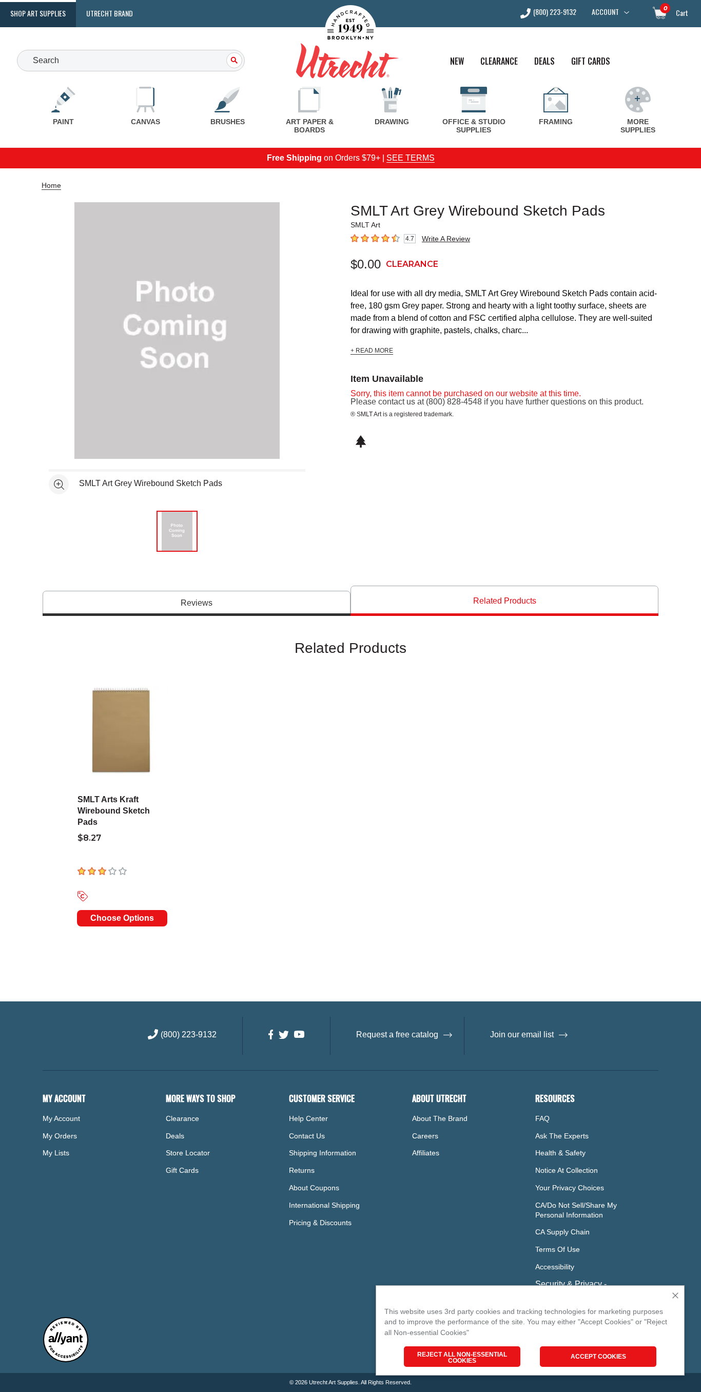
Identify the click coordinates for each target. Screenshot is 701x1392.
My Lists (56, 1153)
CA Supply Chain (562, 1232)
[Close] (675, 1296)
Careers (425, 1136)
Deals (544, 61)
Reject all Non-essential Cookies (462, 1357)
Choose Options (122, 918)
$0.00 (365, 264)
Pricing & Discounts (320, 1223)
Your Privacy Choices (569, 1188)
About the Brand (440, 1118)
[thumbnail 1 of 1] (177, 531)
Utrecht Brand (109, 13)
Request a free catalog (397, 1034)
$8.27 (89, 838)
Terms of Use (557, 1249)
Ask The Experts (562, 1136)
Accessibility (554, 1267)
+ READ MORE (371, 350)
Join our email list (522, 1034)
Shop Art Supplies (38, 13)
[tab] (196, 603)
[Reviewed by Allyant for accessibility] (66, 1360)
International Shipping (324, 1205)
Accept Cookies (598, 1356)
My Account (61, 1118)
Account (605, 11)
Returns (302, 1170)
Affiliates (425, 1153)
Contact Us (307, 1136)
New (457, 61)
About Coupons (314, 1188)
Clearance (499, 61)
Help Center (308, 1118)
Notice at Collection (566, 1170)
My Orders (60, 1136)
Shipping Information (322, 1153)
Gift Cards (590, 61)
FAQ (542, 1118)
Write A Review (446, 239)
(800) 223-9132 (554, 12)
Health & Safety (560, 1153)
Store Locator (188, 1153)
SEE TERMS (410, 157)
